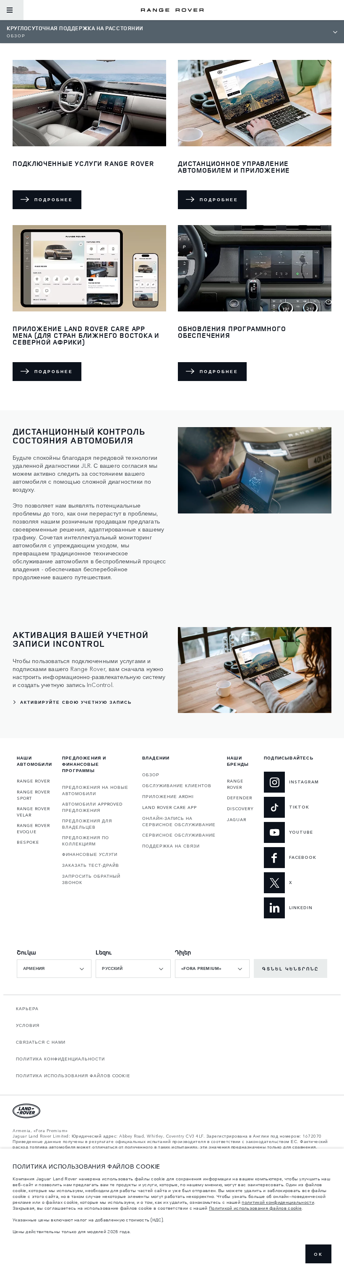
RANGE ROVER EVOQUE (33, 828)
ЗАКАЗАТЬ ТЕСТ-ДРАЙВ (90, 865)
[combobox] (54, 968)
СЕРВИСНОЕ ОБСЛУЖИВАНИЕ (179, 835)
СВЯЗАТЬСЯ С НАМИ (40, 1042)
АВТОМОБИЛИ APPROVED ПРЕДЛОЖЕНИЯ (92, 807)
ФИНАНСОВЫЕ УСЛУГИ (89, 854)
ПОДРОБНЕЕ (53, 199)
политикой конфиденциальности (278, 1202)
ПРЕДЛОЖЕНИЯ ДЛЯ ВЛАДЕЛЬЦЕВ (87, 824)
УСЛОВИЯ (27, 1025)
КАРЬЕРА (27, 1008)
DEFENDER (239, 798)
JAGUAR (236, 819)
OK (318, 1254)
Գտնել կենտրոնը (290, 969)
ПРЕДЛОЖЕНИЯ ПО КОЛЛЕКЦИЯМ (85, 841)
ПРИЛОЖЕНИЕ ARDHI (168, 796)
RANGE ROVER (33, 781)
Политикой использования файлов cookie (255, 1208)
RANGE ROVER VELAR (33, 812)
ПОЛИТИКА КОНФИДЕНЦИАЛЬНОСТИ (60, 1059)
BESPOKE (28, 842)
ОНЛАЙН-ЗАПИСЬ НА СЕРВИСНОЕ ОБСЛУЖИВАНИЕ (179, 821)
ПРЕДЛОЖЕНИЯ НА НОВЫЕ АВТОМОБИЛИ (95, 790)
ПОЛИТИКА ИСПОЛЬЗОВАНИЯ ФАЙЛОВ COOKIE (73, 1075)
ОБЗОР (150, 775)
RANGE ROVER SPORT (33, 795)
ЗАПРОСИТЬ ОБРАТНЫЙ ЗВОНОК (91, 879)
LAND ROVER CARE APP (169, 807)
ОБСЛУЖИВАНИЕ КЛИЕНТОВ (176, 785)
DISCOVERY (240, 808)
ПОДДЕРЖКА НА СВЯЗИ (171, 846)
